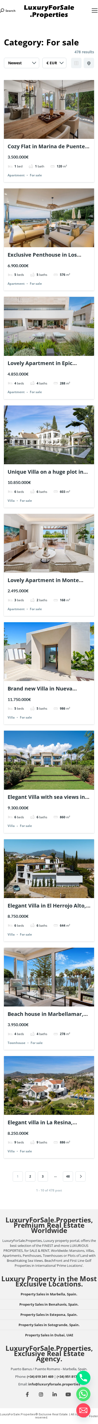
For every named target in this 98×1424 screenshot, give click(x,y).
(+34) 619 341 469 (40, 1376)
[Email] (83, 1410)
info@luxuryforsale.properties (54, 1384)
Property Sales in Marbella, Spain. (49, 1294)
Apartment (16, 175)
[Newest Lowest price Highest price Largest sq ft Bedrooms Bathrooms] (21, 64)
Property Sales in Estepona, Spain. (49, 1314)
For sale (36, 175)
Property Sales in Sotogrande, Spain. (49, 1324)
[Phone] (83, 1378)
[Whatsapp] (83, 1394)
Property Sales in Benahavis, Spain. (49, 1304)
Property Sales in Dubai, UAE (49, 1335)
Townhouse (16, 1043)
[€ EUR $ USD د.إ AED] (54, 64)
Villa (11, 500)
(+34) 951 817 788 (70, 1376)
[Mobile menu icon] (94, 10)
